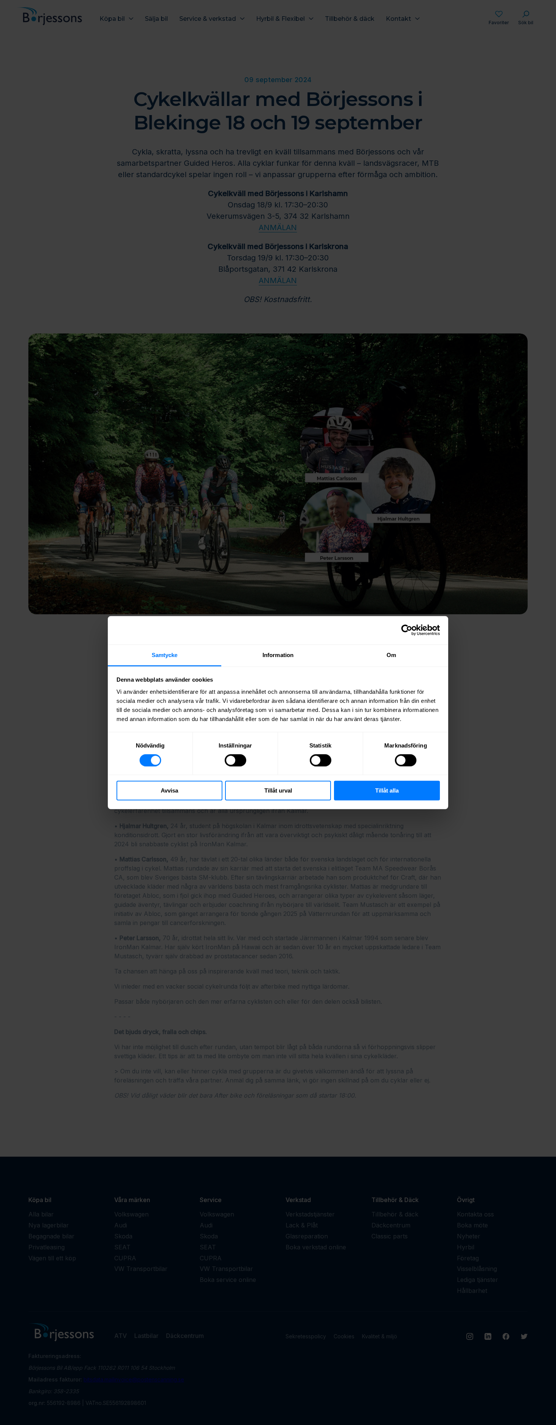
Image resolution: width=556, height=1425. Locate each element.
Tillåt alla (387, 790)
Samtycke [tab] (165, 654)
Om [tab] (391, 654)
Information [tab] (278, 654)
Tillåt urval (278, 790)
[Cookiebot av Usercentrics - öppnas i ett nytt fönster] (407, 630)
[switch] (235, 760)
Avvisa (169, 790)
